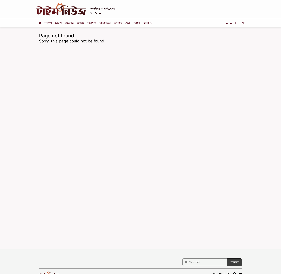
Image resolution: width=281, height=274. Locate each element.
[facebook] (95, 13)
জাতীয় (58, 23)
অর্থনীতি (118, 23)
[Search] (231, 23)
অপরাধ (81, 23)
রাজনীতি (69, 23)
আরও (146, 23)
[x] (91, 13)
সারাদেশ (92, 23)
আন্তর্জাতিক (105, 23)
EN (236, 22)
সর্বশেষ (48, 23)
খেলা (128, 23)
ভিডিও (137, 23)
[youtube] (100, 13)
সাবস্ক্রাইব (235, 262)
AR (243, 22)
